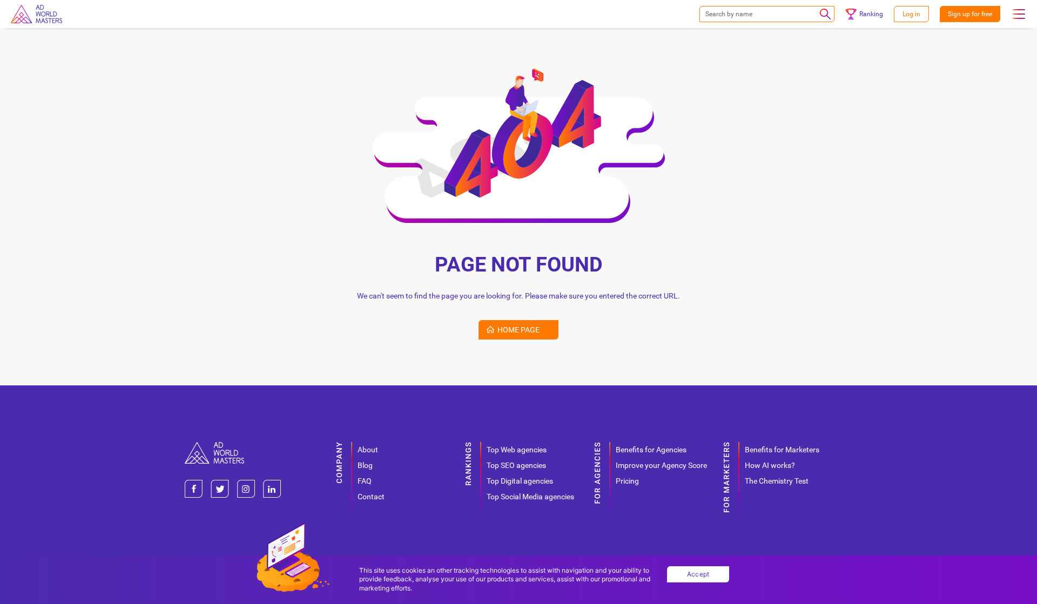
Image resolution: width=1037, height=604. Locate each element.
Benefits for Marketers (782, 449)
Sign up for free (970, 14)
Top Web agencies (517, 449)
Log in (911, 14)
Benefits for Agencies (651, 449)
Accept (698, 574)
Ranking (871, 14)
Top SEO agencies (516, 465)
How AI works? (770, 465)
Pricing (627, 481)
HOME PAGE (518, 329)
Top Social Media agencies (530, 496)
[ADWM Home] (214, 446)
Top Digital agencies (520, 481)
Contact (371, 496)
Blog (365, 465)
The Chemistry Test (777, 481)
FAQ (365, 481)
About (368, 449)
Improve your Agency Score (661, 465)
